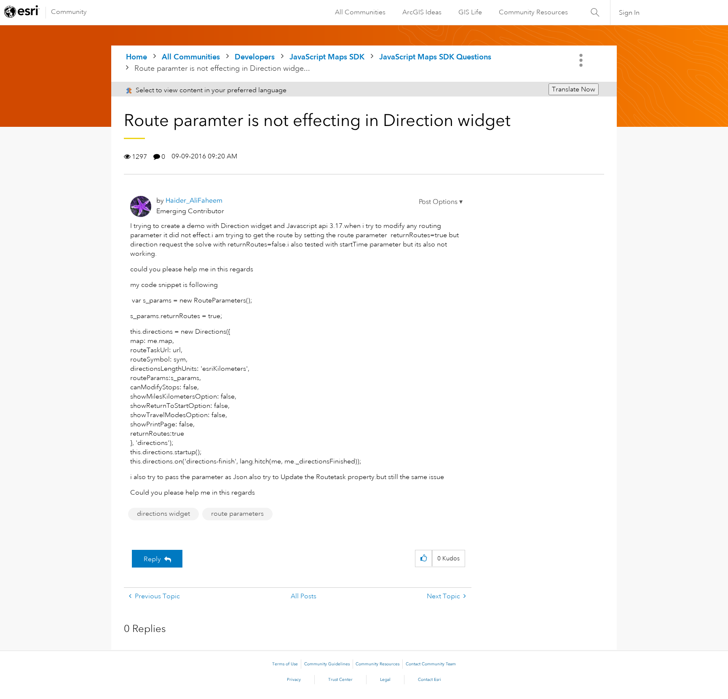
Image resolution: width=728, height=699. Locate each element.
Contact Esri (429, 679)
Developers (255, 56)
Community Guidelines (327, 664)
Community (69, 12)
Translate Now (573, 89)
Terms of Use (285, 664)
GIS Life (470, 12)
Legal (385, 679)
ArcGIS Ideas (422, 12)
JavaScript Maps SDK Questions (435, 56)
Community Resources (533, 12)
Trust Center (340, 679)
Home (136, 56)
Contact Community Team (431, 664)
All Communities (360, 12)
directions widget (163, 513)
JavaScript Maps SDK (326, 56)
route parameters (237, 513)
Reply (152, 559)
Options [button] (581, 60)
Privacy (294, 679)
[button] (440, 202)
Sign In (629, 12)
